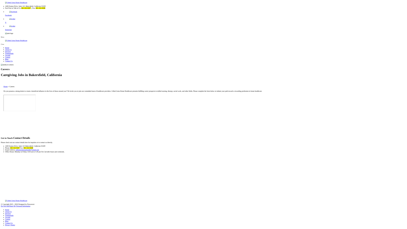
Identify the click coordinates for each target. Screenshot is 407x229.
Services (8, 51)
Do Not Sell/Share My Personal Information (15, 206)
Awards (7, 55)
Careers (7, 57)
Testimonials (9, 53)
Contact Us (9, 61)
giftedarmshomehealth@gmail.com (27, 150)
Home (7, 48)
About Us (8, 50)
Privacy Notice (10, 225)
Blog (6, 59)
